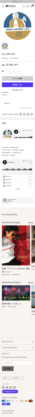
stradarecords (5, 140)
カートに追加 (17, 78)
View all (30, 222)
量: (3, 71)
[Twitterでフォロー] (7, 387)
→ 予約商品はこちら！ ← (17, 1)
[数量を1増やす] (19, 71)
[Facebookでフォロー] (3, 387)
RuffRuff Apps (25, 108)
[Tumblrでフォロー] (14, 387)
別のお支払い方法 (17, 90)
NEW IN (7, 103)
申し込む (8, 368)
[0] (31, 6)
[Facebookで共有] (20, 114)
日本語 (5, 378)
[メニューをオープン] (3, 6)
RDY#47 (11, 140)
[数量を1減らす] (8, 71)
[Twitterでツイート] (28, 114)
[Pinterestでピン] (24, 114)
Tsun (32, 108)
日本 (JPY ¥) (16, 378)
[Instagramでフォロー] (10, 387)
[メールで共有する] (31, 114)
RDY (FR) (4, 58)
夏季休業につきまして (11, 303)
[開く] (24, 6)
